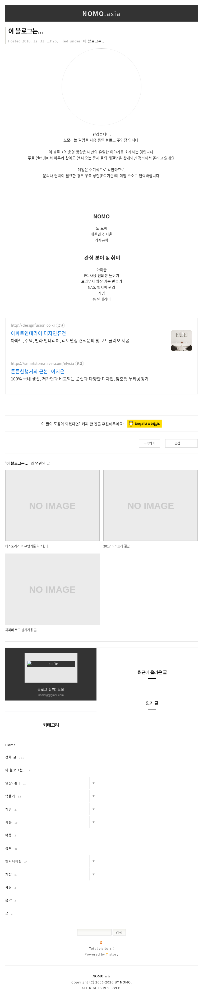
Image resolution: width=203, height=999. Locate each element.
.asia (101, 13)
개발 (11, 874)
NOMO (125, 982)
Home (10, 744)
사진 (10, 887)
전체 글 (14, 757)
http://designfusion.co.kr (33, 325)
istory (112, 954)
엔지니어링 (16, 861)
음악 (10, 900)
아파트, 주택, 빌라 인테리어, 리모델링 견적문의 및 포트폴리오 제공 (70, 340)
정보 (11, 848)
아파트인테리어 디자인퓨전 (38, 333)
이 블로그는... (26, 31)
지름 (11, 822)
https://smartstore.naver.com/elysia (42, 363)
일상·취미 (16, 783)
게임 (11, 809)
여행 (10, 835)
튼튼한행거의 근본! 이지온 (37, 371)
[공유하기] (185, 443)
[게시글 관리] (191, 443)
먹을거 (13, 796)
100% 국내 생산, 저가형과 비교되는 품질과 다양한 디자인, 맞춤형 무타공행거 (80, 378)
